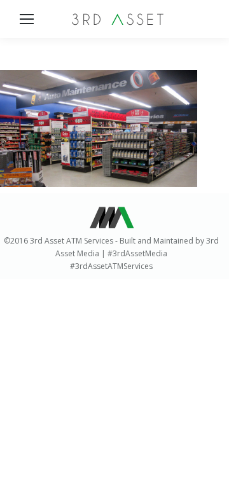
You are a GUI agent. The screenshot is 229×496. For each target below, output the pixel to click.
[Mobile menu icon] (26, 19)
